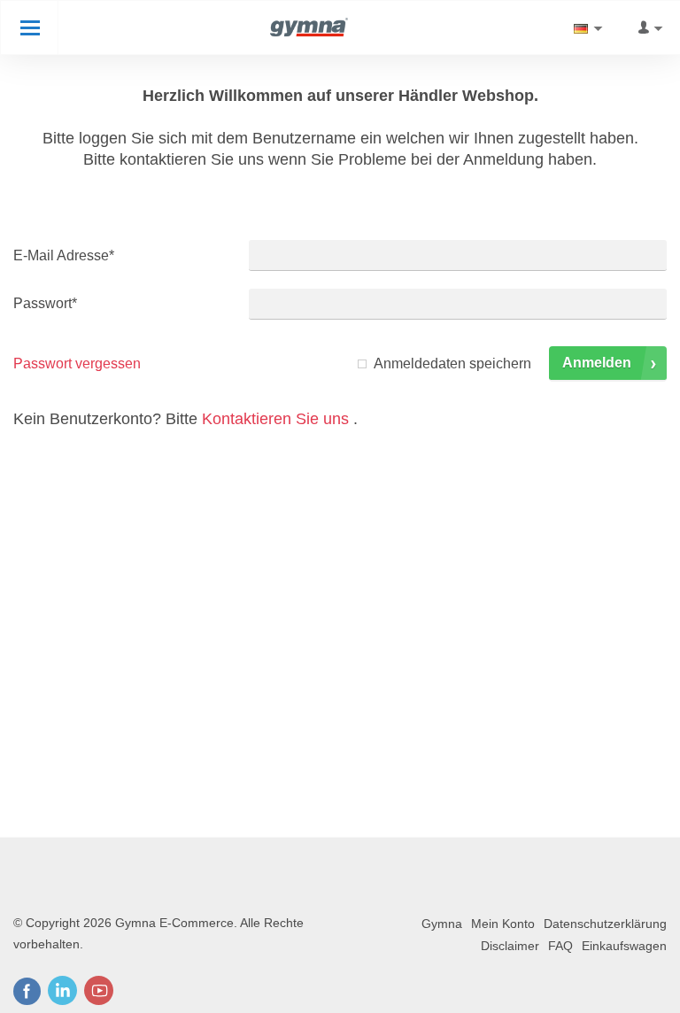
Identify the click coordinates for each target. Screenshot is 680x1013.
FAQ (560, 946)
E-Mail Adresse (63, 255)
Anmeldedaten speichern (452, 363)
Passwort (45, 303)
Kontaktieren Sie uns (275, 419)
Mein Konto (503, 923)
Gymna (441, 923)
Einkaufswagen (624, 946)
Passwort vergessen (77, 363)
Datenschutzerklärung (605, 923)
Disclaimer (510, 946)
